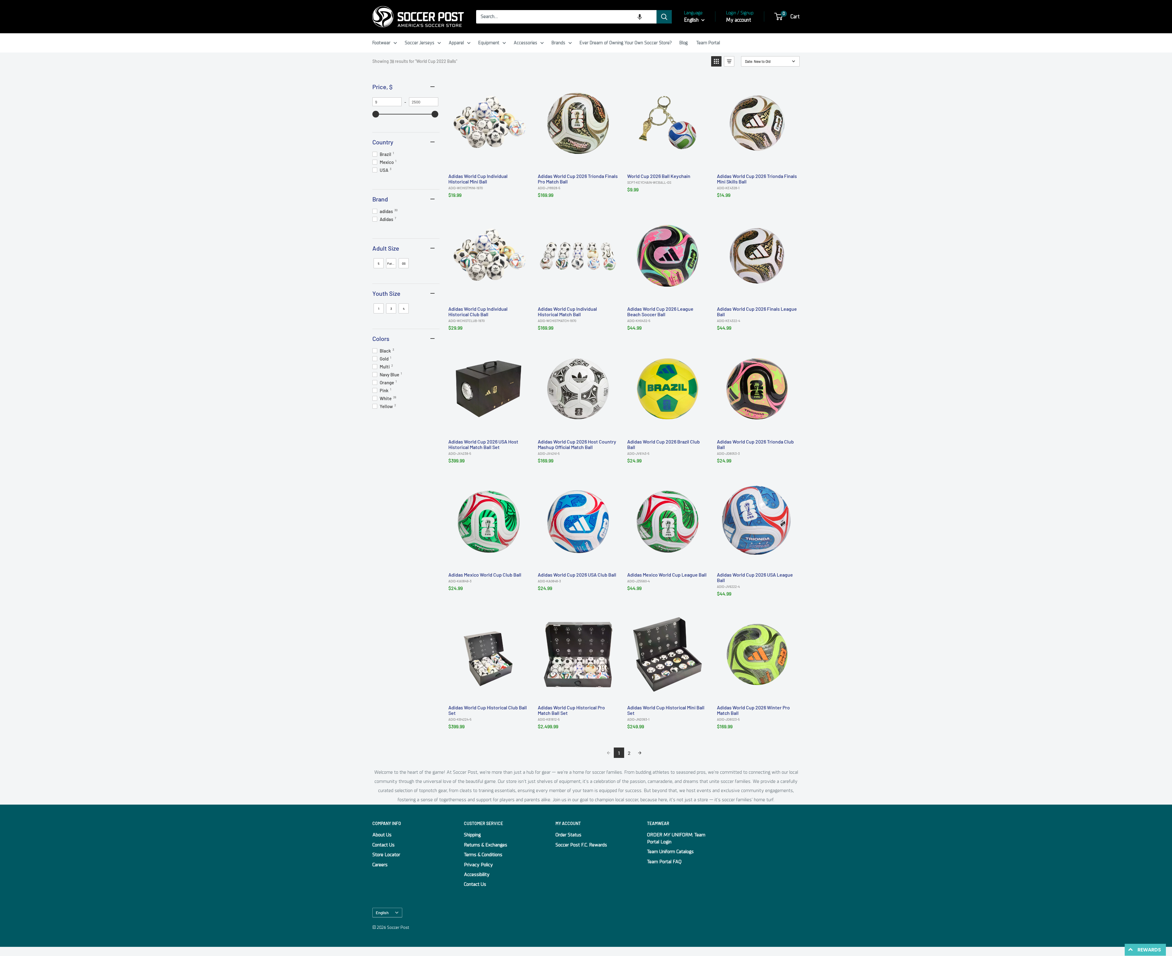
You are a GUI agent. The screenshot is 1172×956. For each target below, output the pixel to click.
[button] (639, 17)
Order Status (568, 835)
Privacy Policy (478, 864)
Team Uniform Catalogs (670, 851)
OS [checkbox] (404, 263)
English (382, 912)
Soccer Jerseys (419, 42)
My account (738, 20)
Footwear (381, 42)
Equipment (488, 42)
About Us (382, 835)
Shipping (472, 835)
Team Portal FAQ (664, 861)
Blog (683, 42)
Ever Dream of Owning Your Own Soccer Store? (626, 42)
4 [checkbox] (404, 308)
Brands (558, 42)
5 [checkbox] (378, 263)
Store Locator (386, 854)
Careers (380, 864)
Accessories (525, 42)
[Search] (664, 17)
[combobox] (566, 17)
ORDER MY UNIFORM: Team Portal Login (676, 838)
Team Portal (708, 42)
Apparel (456, 42)
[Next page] (640, 753)
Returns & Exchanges (485, 845)
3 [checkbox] (391, 308)
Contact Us (383, 845)
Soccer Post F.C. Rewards (581, 845)
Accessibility (477, 874)
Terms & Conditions (483, 854)
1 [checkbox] (378, 308)
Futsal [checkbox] (391, 263)
